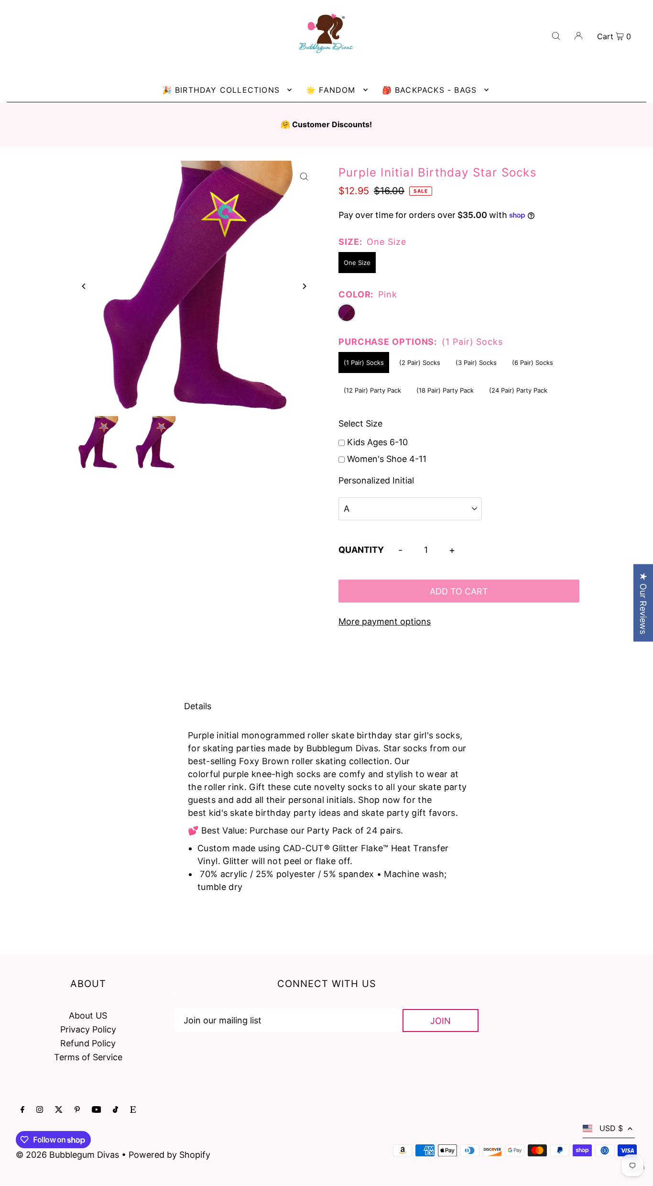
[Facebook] (22, 1110)
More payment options (384, 621)
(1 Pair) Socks (364, 362)
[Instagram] (39, 1110)
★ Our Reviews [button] (643, 603)
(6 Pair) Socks (533, 362)
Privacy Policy (88, 1029)
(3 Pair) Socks (476, 362)
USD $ (611, 1128)
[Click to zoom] (304, 176)
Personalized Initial (376, 480)
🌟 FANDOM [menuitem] (331, 90)
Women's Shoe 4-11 (386, 459)
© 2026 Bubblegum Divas (68, 1155)
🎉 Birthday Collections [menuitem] (221, 90)
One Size (357, 262)
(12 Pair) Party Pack (372, 390)
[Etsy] (133, 1110)
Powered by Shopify (169, 1155)
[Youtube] (96, 1110)
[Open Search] (556, 35)
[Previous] (84, 286)
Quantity (361, 550)
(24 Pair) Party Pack (518, 390)
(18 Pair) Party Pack (445, 390)
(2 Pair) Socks (419, 362)
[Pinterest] (77, 1110)
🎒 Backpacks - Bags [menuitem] (429, 90)
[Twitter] (59, 1110)
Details (197, 706)
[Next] (304, 286)
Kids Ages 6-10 (377, 442)
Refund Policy (88, 1043)
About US (88, 1015)
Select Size (360, 423)
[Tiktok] (115, 1110)
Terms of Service (88, 1057)
